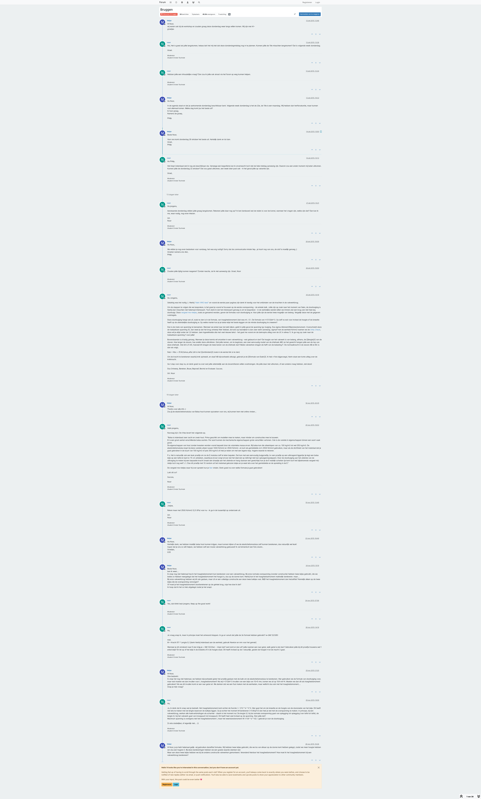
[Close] (319, 767)
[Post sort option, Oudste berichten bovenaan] (295, 14)
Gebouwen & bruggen (170, 14)
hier (210, 468)
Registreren (167, 784)
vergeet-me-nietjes (189, 312)
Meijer (169, 21)
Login (176, 784)
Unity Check (315, 330)
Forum (162, 2)
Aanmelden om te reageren (310, 14)
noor (169, 42)
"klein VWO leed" (202, 302)
